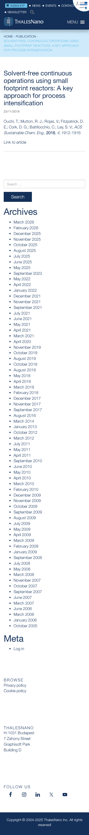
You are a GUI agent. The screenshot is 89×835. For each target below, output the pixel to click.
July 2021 (22, 313)
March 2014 (24, 421)
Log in (19, 648)
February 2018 (26, 392)
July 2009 (22, 523)
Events (50, 5)
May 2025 (22, 267)
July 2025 (22, 256)
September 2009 (28, 512)
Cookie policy (15, 690)
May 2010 (22, 472)
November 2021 (27, 301)
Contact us (70, 5)
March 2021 (24, 336)
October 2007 (25, 586)
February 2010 (26, 489)
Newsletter (17, 12)
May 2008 (22, 569)
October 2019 (25, 352)
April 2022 (22, 284)
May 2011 (22, 449)
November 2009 (27, 500)
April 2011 (22, 455)
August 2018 (25, 370)
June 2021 (23, 318)
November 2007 (27, 580)
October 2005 (25, 625)
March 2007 (24, 603)
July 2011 (22, 444)
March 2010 (24, 483)
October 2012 (25, 432)
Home (8, 36)
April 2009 (22, 534)
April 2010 (22, 478)
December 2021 (27, 296)
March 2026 (24, 222)
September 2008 (28, 557)
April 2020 (22, 341)
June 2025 (23, 262)
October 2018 (25, 364)
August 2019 (25, 358)
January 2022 (25, 290)
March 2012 (24, 438)
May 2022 (22, 279)
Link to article (15, 142)
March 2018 (24, 387)
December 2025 (27, 233)
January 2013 (25, 426)
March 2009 (24, 540)
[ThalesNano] (32, 22)
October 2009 (25, 506)
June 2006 (23, 608)
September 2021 (28, 307)
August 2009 (25, 517)
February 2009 (26, 546)
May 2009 (22, 529)
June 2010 (23, 466)
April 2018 (22, 381)
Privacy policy (15, 685)
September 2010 (28, 460)
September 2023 (28, 273)
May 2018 (22, 375)
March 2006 (24, 614)
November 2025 (27, 239)
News (36, 5)
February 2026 (26, 227)
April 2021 (22, 330)
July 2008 (22, 563)
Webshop (17, 5)
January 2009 (25, 552)
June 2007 (23, 597)
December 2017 (27, 398)
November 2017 (27, 404)
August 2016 (25, 415)
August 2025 (25, 250)
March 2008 (24, 574)
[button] (31, 13)
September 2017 (28, 409)
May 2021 (22, 324)
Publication (26, 36)
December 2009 (27, 495)
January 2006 (25, 620)
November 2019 (27, 347)
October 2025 (25, 244)
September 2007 (28, 591)
